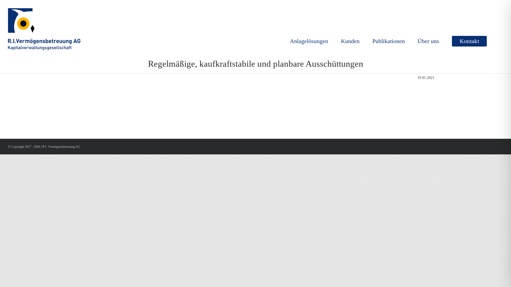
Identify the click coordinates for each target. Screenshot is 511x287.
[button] (495, 41)
